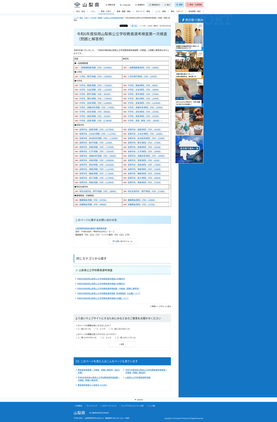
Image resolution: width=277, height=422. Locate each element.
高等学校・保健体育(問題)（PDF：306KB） (98, 155)
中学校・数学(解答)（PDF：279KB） (144, 94)
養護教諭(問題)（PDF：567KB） (93, 199)
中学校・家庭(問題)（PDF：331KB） (95, 116)
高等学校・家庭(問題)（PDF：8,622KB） (97, 164)
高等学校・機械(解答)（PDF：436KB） (145, 173)
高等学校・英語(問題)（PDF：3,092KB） (97, 160)
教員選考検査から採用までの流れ (92, 385)
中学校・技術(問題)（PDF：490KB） (95, 111)
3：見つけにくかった (126, 337)
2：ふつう (101, 328)
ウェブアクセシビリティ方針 (132, 405)
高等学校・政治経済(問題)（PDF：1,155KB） (99, 138)
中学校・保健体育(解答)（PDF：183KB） (146, 107)
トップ (76, 18)
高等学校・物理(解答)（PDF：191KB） (145, 147)
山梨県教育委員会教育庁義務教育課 (90, 228)
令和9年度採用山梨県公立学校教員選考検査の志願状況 (101, 283)
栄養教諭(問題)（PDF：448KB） (93, 204)
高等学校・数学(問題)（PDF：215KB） (96, 142)
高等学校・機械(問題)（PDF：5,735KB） (97, 173)
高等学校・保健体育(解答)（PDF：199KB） (147, 155)
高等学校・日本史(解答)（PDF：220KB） (146, 133)
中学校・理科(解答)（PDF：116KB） (144, 98)
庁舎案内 (78, 405)
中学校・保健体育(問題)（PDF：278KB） (97, 107)
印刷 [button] (135, 26)
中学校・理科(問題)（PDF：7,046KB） (96, 98)
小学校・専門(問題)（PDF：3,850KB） (96, 76)
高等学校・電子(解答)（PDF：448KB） (145, 177)
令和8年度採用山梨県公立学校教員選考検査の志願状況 (101, 278)
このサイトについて (109, 405)
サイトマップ (92, 405)
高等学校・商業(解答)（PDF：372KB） (145, 182)
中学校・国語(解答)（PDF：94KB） (143, 85)
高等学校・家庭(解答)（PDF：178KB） (145, 164)
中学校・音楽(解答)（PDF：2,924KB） (145, 102)
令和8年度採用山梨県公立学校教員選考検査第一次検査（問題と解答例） (108, 288)
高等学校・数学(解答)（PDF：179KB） (145, 142)
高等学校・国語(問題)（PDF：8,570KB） (97, 129)
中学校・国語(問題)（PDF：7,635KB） (96, 85)
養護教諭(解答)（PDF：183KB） (142, 199)
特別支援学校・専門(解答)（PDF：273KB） (147, 191)
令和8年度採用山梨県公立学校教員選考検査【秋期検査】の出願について (108, 293)
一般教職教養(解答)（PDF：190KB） (144, 67)
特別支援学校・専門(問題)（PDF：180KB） (98, 191)
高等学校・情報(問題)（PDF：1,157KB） (97, 169)
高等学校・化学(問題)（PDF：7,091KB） (97, 151)
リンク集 (151, 405)
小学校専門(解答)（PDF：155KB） (143, 76)
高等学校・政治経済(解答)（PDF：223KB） (147, 138)
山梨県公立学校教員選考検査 (114, 18)
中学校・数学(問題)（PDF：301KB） (95, 94)
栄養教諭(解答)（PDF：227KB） (142, 204)
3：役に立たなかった (120, 328)
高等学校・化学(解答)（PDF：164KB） (145, 151)
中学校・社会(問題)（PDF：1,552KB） (96, 89)
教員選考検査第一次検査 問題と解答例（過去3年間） (99, 371)
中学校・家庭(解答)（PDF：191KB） (144, 116)
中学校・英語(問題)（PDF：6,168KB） (96, 120)
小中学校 (93, 18)
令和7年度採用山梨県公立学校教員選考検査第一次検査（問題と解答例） (146, 371)
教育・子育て (84, 18)
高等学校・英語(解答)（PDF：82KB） (144, 160)
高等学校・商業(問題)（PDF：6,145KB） (97, 182)
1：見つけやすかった (87, 337)
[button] (111, 4)
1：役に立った (84, 328)
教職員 (100, 18)
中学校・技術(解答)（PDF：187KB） (144, 111)
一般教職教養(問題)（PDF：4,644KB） (96, 67)
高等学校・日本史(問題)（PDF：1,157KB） (98, 133)
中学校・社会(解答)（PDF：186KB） (144, 89)
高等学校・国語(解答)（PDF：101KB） (145, 129)
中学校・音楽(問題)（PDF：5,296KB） (96, 102)
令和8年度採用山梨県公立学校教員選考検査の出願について (103, 298)
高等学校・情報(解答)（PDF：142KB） (145, 169)
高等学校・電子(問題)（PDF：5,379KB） (97, 177)
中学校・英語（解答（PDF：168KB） (144, 120)
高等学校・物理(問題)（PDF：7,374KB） (97, 147)
